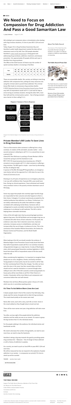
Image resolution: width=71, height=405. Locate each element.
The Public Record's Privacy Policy (61, 401)
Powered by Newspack (52, 401)
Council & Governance (18, 4)
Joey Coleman (9, 34)
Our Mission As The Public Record (12, 385)
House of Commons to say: (12, 174)
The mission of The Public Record (56, 48)
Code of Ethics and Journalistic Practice (14, 387)
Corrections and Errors (10, 389)
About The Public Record (56, 44)
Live (4, 4)
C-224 (33, 181)
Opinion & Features (54, 4)
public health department (18, 54)
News (8, 4)
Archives (6, 392)
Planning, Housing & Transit (33, 4)
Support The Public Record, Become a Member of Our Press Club (20, 383)
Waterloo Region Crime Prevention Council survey (23, 88)
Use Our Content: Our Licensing (12, 394)
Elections (45, 4)
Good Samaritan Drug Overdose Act (24, 161)
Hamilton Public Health (15, 359)
